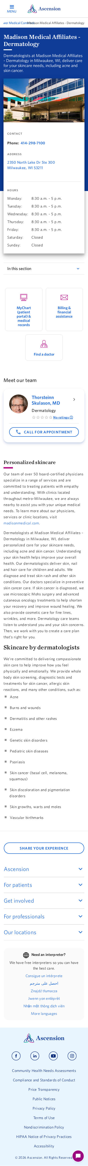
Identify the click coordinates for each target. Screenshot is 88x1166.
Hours (12, 190)
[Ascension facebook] (16, 1056)
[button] (44, 432)
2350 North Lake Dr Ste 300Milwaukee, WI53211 (31, 165)
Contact (14, 133)
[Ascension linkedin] (34, 1056)
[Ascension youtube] (53, 1056)
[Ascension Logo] (44, 1041)
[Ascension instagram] (72, 1056)
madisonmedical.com (21, 523)
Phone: (13, 143)
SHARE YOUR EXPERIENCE (44, 848)
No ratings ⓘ (63, 417)
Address (14, 154)
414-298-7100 (33, 143)
